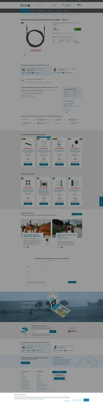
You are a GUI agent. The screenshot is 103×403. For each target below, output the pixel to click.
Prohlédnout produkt (51, 38)
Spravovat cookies (67, 400)
